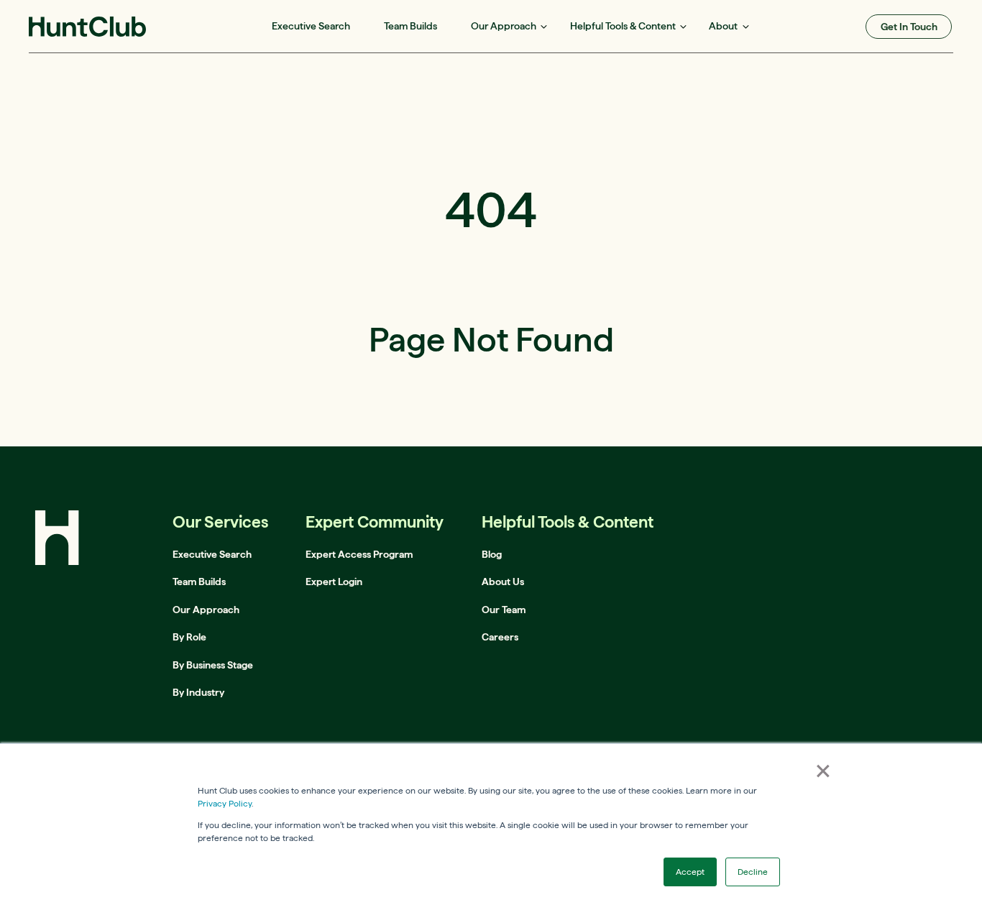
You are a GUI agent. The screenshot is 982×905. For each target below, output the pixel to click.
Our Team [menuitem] (504, 609)
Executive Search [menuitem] (311, 26)
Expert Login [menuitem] (334, 581)
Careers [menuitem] (500, 637)
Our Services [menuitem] (220, 521)
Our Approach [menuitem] (503, 26)
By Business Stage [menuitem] (213, 665)
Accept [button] (690, 871)
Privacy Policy (225, 803)
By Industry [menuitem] (198, 692)
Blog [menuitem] (492, 554)
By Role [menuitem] (189, 637)
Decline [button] (753, 871)
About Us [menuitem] (503, 581)
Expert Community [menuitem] (375, 521)
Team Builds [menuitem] (410, 26)
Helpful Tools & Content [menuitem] (623, 26)
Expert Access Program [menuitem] (359, 554)
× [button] (822, 770)
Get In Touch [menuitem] (909, 26)
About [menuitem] (723, 26)
